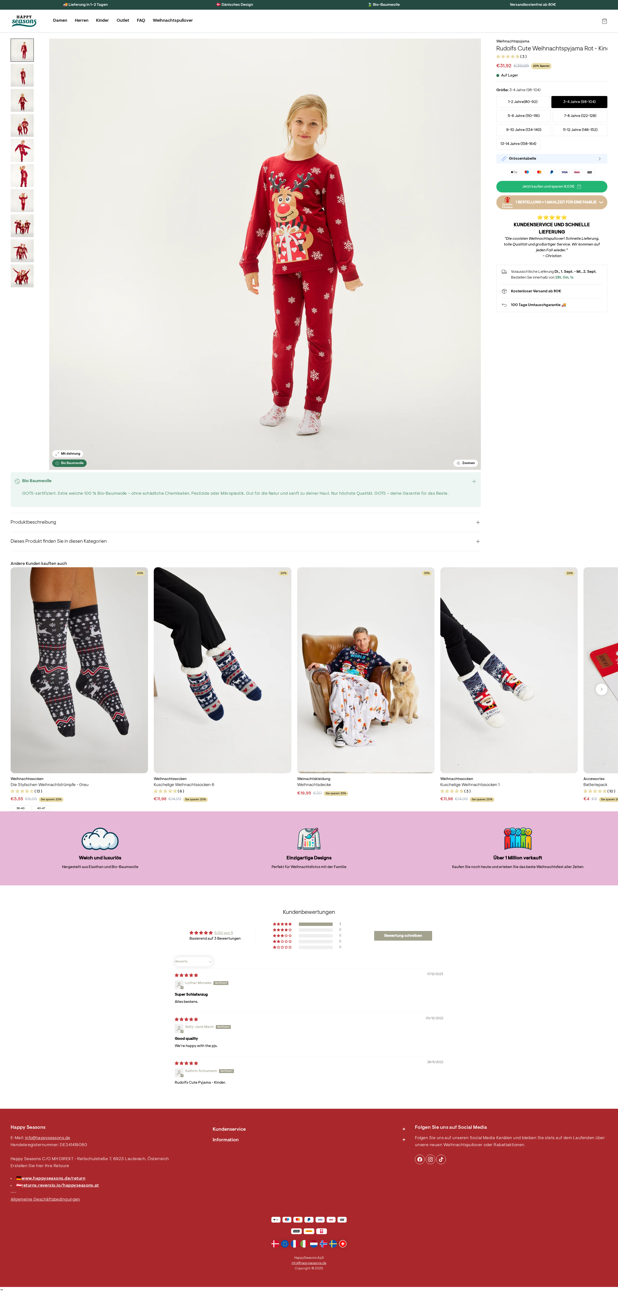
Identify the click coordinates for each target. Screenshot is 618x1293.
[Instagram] (419, 1159)
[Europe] (285, 1244)
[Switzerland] (343, 1244)
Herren (81, 21)
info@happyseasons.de (47, 1138)
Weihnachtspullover (173, 21)
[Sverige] (333, 1244)
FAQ (141, 21)
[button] (508, 57)
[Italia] (304, 1244)
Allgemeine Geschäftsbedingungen (45, 1199)
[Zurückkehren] (552, 305)
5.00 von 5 (223, 933)
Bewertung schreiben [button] (403, 936)
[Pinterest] (430, 1159)
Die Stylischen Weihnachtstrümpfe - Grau (50, 785)
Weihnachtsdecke (314, 785)
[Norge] (323, 1244)
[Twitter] (441, 1159)
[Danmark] (275, 1244)
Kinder (102, 21)
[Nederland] (314, 1244)
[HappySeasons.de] (24, 21)
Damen (60, 21)
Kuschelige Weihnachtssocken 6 (184, 785)
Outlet (123, 21)
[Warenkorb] (604, 21)
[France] (294, 1244)
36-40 (20, 808)
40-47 (41, 808)
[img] (186, 976)
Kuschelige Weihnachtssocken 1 (469, 785)
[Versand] (552, 291)
